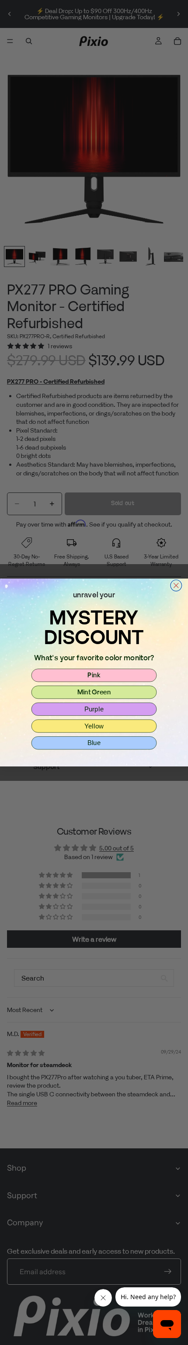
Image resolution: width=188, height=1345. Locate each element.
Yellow (94, 725)
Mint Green (94, 692)
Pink (93, 675)
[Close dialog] (176, 585)
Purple (94, 708)
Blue (94, 742)
